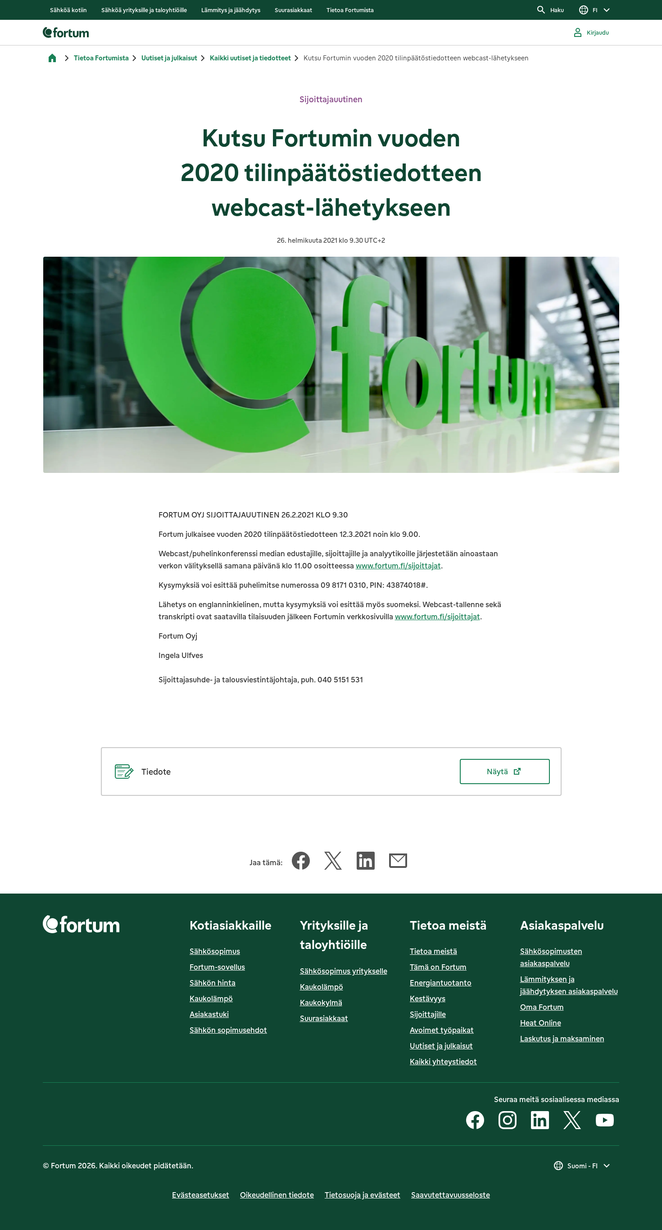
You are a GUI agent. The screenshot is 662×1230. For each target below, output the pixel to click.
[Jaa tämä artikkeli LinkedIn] (365, 862)
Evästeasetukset (200, 1195)
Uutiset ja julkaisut (169, 58)
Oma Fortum (542, 1007)
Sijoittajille (428, 1014)
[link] (68, 10)
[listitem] (68, 10)
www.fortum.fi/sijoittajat (398, 566)
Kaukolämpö (211, 998)
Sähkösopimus (215, 951)
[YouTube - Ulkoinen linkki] (605, 1121)
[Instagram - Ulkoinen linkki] (507, 1121)
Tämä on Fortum (438, 967)
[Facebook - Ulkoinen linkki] (475, 1121)
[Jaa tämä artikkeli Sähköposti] (398, 862)
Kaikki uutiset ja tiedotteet (250, 58)
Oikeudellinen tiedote (277, 1195)
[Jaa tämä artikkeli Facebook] (301, 862)
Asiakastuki (209, 1014)
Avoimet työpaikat (442, 1030)
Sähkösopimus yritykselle (343, 971)
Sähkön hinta (213, 983)
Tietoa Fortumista (101, 58)
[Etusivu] (52, 58)
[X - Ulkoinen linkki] (572, 1121)
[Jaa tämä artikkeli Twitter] (333, 862)
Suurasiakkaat (324, 1018)
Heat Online (540, 1023)
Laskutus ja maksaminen (562, 1039)
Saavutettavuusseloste (450, 1195)
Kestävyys (427, 998)
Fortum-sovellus (217, 967)
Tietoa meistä (433, 951)
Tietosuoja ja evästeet (362, 1195)
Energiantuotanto (441, 983)
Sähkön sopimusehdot (228, 1030)
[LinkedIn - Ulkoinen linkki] (540, 1121)
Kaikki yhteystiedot (443, 1062)
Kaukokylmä (321, 1003)
